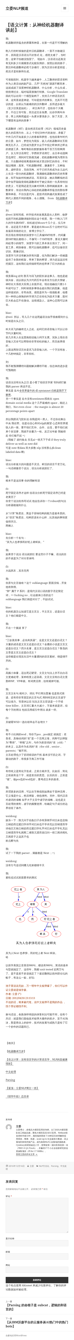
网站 (8, 1265)
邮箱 (8, 1251)
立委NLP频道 (17, 8)
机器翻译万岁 (16, 1051)
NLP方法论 (44, 1166)
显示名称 (10, 1238)
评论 (9, 1196)
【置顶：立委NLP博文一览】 (22, 1088)
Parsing (10, 1080)
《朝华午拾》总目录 (17, 1096)
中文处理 (11, 1071)
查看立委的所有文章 (25, 1154)
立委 (32, 1166)
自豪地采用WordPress (16, 1335)
